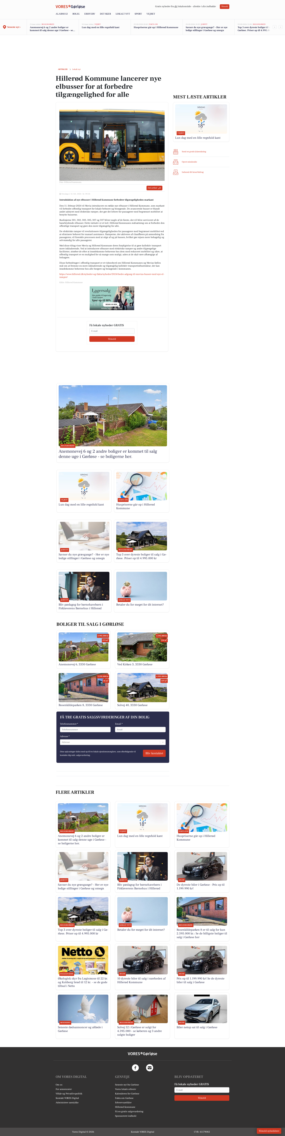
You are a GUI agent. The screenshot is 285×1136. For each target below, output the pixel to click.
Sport (138, 13)
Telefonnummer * (69, 723)
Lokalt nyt (123, 13)
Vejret (151, 13)
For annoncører (64, 1089)
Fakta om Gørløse (124, 1098)
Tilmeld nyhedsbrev (269, 1130)
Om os (59, 1084)
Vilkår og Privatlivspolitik (69, 1093)
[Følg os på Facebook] (135, 1067)
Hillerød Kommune (125, 1107)
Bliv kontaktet (154, 753)
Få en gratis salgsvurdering (129, 1111)
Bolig (76, 13)
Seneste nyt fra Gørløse (127, 1084)
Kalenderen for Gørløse (127, 1093)
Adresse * (65, 736)
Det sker (105, 13)
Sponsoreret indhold (125, 1115)
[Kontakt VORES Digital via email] (149, 1067)
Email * (119, 723)
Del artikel (152, 188)
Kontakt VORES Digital (67, 1098)
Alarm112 (62, 13)
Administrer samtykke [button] (67, 1102)
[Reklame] (112, 298)
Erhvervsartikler (123, 1102)
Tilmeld (224, 6)
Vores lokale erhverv (125, 1089)
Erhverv (89, 13)
